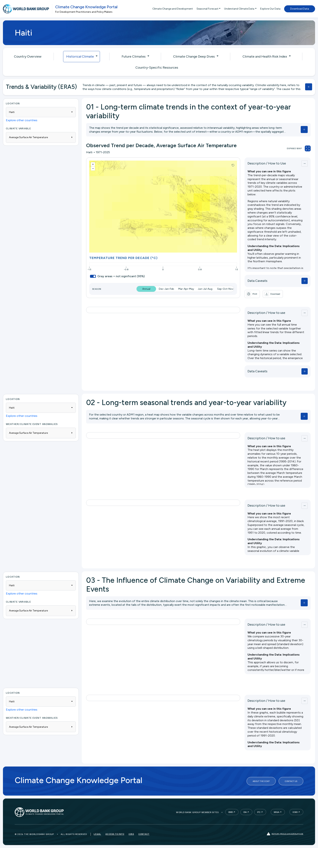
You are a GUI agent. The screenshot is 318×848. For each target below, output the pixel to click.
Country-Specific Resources (156, 67)
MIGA (276, 812)
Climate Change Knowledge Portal (86, 6)
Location (13, 103)
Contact (143, 834)
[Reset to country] (233, 165)
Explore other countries (21, 120)
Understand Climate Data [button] (239, 8)
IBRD (230, 812)
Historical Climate (80, 56)
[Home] (26, 8)
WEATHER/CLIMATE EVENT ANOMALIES (32, 423)
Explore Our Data (270, 8)
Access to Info (114, 834)
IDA (245, 812)
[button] (273, 294)
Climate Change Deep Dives (194, 56)
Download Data (299, 8)
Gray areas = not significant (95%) (121, 276)
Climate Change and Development (172, 8)
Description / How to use (266, 313)
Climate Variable (18, 128)
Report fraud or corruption (287, 834)
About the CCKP (261, 781)
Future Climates (134, 56)
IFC (258, 812)
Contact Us (291, 781)
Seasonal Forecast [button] (207, 8)
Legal (97, 834)
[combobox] (41, 112)
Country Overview (27, 56)
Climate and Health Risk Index (265, 56)
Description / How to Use (267, 163)
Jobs (131, 834)
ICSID (295, 812)
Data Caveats (257, 281)
